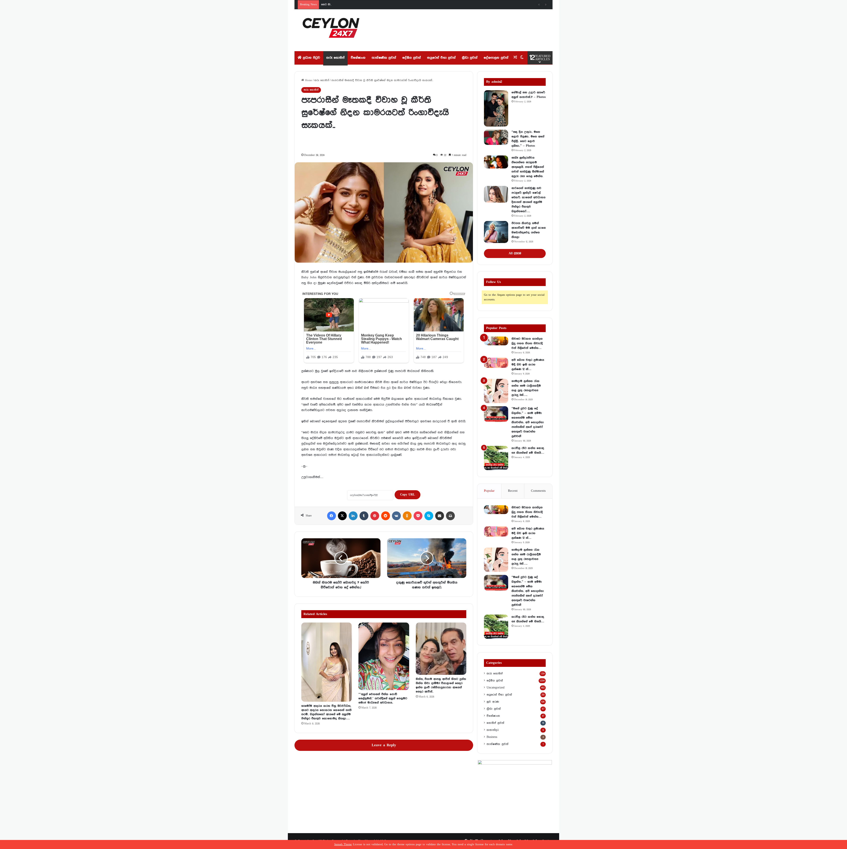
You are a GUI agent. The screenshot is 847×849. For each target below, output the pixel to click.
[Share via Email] (439, 515)
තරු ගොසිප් (335, 58)
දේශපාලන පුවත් (496, 58)
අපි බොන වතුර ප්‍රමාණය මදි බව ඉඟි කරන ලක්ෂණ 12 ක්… (528, 364)
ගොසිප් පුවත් (495, 722)
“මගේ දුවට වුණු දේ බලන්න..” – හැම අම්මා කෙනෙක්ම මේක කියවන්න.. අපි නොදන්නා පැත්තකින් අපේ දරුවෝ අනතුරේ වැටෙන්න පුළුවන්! (528, 422)
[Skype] (428, 515)
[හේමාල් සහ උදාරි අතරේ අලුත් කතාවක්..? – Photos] (496, 108)
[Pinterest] (374, 515)
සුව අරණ (493, 701)
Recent (512, 491)
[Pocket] (418, 515)
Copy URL (407, 494)
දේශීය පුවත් (411, 58)
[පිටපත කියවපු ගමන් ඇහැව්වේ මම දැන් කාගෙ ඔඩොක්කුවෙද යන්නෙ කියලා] (496, 232)
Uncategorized (495, 687)
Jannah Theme (343, 844)
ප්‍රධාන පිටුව (311, 58)
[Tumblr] (364, 515)
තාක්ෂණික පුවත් (384, 58)
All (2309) (515, 253)
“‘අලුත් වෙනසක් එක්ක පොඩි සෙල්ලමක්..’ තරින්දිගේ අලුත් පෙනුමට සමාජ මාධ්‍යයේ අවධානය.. (382, 698)
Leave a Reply (384, 745)
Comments (538, 491)
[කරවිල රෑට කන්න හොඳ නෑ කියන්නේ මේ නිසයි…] (496, 458)
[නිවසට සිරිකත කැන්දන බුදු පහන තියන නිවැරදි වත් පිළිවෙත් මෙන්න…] (496, 341)
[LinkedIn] (353, 515)
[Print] (450, 515)
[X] (342, 515)
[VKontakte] (396, 515)
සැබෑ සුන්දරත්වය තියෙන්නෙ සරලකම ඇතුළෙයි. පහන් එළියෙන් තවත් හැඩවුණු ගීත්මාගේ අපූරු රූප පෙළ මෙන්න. (528, 167)
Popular (489, 491)
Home (308, 80)
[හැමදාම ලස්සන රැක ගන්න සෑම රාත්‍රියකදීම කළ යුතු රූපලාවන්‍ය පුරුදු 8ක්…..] (496, 391)
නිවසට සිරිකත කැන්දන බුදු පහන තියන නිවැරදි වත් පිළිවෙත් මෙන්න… (527, 343)
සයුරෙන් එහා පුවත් (441, 58)
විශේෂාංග (358, 58)
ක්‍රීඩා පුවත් (470, 58)
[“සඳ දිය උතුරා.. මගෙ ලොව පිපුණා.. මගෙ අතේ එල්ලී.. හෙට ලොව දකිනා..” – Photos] (496, 137)
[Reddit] (385, 515)
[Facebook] (331, 515)
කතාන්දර (493, 729)
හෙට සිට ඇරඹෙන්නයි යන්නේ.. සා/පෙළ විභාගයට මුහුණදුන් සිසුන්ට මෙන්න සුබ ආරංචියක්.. (375, 4)
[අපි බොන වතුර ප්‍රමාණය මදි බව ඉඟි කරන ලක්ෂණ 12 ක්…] (496, 363)
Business (492, 737)
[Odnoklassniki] (407, 515)
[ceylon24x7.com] (330, 30)
